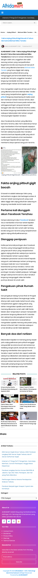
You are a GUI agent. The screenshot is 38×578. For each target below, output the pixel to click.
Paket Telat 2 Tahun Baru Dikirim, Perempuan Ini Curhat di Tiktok (28, 389)
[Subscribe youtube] (19, 521)
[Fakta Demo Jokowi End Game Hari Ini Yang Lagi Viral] (28, 416)
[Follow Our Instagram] (14, 521)
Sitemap (6, 538)
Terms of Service (9, 541)
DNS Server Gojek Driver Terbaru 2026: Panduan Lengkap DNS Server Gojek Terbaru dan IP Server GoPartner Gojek (19, 454)
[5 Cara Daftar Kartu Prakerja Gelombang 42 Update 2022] (9, 381)
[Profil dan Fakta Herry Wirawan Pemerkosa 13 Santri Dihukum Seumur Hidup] (9, 416)
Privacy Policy (8, 536)
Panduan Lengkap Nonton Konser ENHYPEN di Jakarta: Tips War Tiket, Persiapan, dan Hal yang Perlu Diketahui (18, 472)
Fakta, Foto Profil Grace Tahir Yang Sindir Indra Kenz (28, 406)
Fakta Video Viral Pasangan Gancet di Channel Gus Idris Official (8, 407)
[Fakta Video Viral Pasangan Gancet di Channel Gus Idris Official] (9, 398)
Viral (36, 32)
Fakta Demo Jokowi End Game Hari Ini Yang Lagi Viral (28, 424)
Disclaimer (7, 533)
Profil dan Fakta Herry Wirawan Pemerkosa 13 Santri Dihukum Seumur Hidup (9, 425)
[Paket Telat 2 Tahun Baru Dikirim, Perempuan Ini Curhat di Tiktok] (28, 381)
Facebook (24, 220)
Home (3, 32)
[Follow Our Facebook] (4, 521)
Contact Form (8, 531)
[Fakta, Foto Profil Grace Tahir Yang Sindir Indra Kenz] (28, 398)
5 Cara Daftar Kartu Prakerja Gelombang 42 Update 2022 (9, 389)
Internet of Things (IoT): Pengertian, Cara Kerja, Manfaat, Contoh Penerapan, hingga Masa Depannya (19, 463)
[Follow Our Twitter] (9, 521)
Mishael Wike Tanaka (25, 32)
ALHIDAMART (23, 575)
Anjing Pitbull (11, 32)
